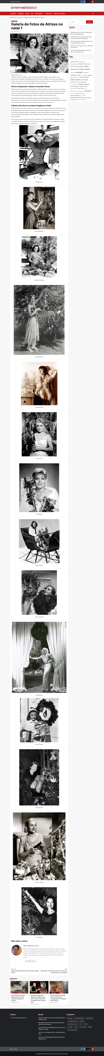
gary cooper (73, 77)
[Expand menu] (43, 13)
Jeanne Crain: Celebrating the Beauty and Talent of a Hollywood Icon (80, 51)
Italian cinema (75, 80)
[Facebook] (81, 1)
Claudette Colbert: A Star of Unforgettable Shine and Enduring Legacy (81, 33)
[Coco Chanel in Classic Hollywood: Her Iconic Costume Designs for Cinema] (19, 987)
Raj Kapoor (79, 99)
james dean (84, 80)
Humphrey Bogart (84, 77)
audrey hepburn (74, 61)
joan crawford (82, 82)
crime (79, 75)
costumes (73, 75)
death (82, 75)
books (86, 66)
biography (20, 13)
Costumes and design (16, 991)
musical (88, 91)
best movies (87, 64)
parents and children (76, 97)
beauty (81, 64)
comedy (79, 72)
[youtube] (92, 1)
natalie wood (78, 93)
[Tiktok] (90, 1)
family (85, 75)
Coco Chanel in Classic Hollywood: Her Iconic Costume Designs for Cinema (81, 42)
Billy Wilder (80, 66)
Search (89, 22)
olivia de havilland (75, 95)
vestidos (83, 99)
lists (32, 13)
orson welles (82, 95)
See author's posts (30, 961)
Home (11, 1049)
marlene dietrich (74, 86)
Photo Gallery (39, 13)
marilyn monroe (83, 84)
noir (83, 93)
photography (73, 99)
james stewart (74, 82)
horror (77, 77)
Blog (16, 1049)
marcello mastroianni (74, 84)
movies (27, 13)
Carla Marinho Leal (15, 31)
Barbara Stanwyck (74, 64)
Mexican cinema (80, 88)
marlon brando (83, 86)
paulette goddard (87, 97)
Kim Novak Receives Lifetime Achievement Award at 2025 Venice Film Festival (81, 37)
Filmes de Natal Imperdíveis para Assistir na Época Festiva (25, 970)
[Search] (93, 13)
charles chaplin (84, 69)
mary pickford (73, 88)
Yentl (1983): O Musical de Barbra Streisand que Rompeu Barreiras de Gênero (53, 970)
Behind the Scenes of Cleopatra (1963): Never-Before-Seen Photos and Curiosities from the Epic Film (38, 999)
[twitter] (87, 1)
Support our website (59, 13)
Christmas (72, 72)
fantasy (90, 75)
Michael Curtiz (73, 91)
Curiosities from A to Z (73, 1024)
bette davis (73, 66)
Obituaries (49, 13)
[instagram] (84, 1)
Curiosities (13, 13)
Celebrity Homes (89, 1018)
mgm (86, 88)
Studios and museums (72, 1029)
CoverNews (58, 1053)
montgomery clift (81, 91)
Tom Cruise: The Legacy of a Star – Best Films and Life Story (81, 46)
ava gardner (82, 61)
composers (85, 72)
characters (74, 69)
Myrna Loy (72, 93)
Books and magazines (79, 1018)
